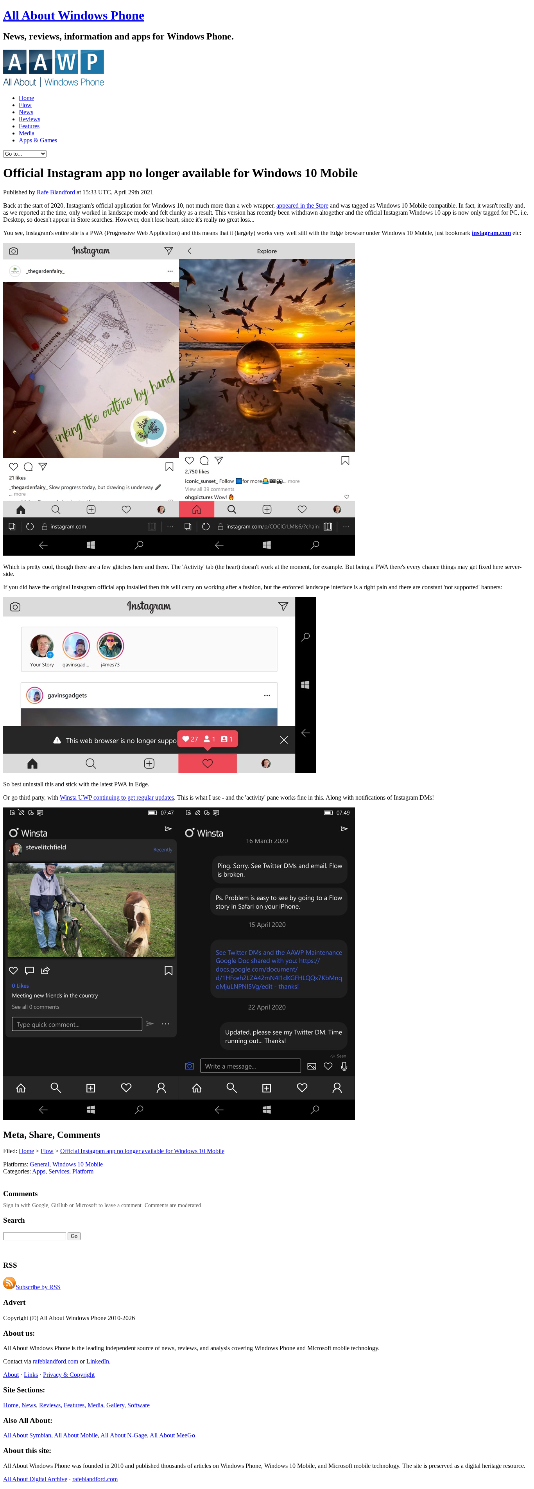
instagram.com (491, 233)
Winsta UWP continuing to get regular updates (117, 797)
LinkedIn (97, 1361)
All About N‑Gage (123, 1435)
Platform (82, 1171)
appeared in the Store (302, 205)
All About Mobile (76, 1435)
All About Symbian (27, 1435)
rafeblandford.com (55, 1361)
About (11, 1374)
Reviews (29, 119)
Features (29, 126)
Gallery (115, 1405)
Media (26, 133)
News (26, 112)
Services (58, 1171)
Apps (38, 1171)
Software (138, 1405)
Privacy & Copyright (69, 1374)
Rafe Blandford (56, 192)
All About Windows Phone (73, 15)
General (39, 1164)
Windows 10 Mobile (77, 1164)
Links (31, 1374)
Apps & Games (38, 140)
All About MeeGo (172, 1435)
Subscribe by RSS (38, 1287)
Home (26, 98)
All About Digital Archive (35, 1479)
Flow (25, 105)
